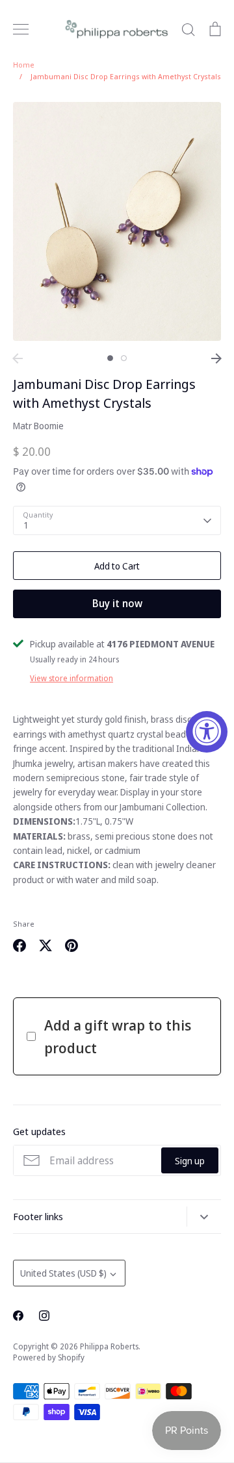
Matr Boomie (38, 425)
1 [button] (110, 358)
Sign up (190, 1161)
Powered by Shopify (48, 1357)
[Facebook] (18, 1316)
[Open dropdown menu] (204, 1217)
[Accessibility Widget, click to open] (207, 732)
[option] (117, 221)
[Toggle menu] (20, 29)
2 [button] (124, 358)
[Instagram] (44, 1316)
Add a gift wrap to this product (117, 1036)
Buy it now (117, 603)
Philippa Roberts (109, 1346)
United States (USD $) (63, 1273)
